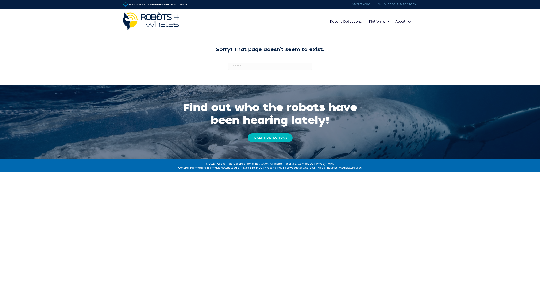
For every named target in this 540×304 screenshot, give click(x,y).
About (400, 21)
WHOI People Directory (397, 4)
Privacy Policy (325, 164)
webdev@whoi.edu (302, 168)
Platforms (377, 21)
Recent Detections (346, 21)
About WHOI (361, 4)
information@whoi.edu (222, 168)
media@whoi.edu (350, 168)
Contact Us (305, 164)
